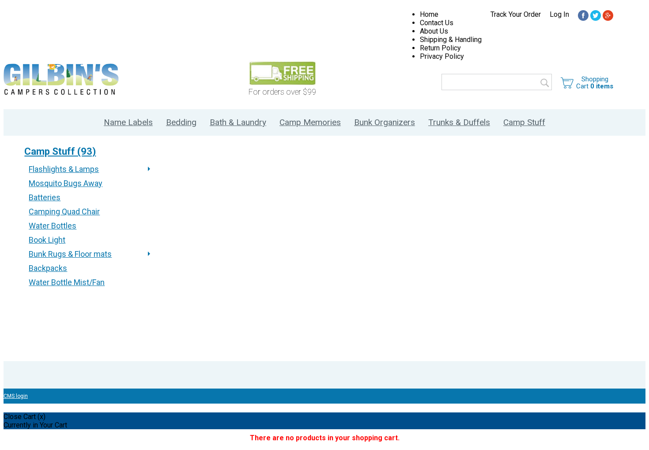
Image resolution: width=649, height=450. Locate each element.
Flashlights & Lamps (64, 169)
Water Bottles (52, 225)
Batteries (44, 197)
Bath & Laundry (238, 122)
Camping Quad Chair (64, 211)
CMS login (16, 396)
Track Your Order (516, 14)
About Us (434, 31)
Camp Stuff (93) (60, 151)
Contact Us (436, 23)
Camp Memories (310, 122)
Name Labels (128, 122)
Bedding (181, 122)
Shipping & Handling (451, 39)
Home (429, 14)
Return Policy (440, 48)
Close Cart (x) (24, 416)
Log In (559, 14)
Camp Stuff (524, 122)
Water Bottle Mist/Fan (67, 282)
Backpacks (48, 268)
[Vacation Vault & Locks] (583, 16)
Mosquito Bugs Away (65, 183)
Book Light (47, 239)
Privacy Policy (442, 56)
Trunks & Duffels (459, 122)
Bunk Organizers (384, 122)
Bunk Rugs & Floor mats (70, 254)
